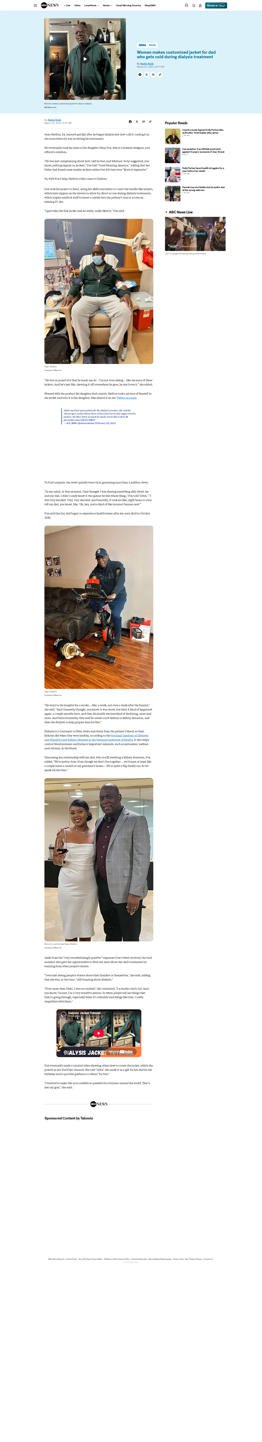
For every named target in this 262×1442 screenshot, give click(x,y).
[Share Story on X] (147, 75)
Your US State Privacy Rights (90, 1259)
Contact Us (208, 1259)
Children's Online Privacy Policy (117, 1259)
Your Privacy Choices (193, 1259)
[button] (35, 5)
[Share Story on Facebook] (140, 75)
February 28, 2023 (105, 423)
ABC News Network (56, 1259)
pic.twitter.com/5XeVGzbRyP (79, 419)
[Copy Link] (160, 75)
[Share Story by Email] (153, 75)
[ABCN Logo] (50, 5)
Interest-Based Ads (139, 1259)
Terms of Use (178, 1259)
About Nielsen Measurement (160, 1259)
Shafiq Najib (146, 63)
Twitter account (126, 398)
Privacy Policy (71, 1259)
